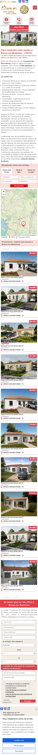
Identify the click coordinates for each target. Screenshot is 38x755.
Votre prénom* (9, 627)
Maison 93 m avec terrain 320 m (12, 380)
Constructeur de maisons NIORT (13, 714)
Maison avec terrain (7, 171)
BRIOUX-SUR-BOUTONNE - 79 (13, 281)
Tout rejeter (19, 751)
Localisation (6, 177)
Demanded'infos (6, 23)
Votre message (9, 677)
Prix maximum (7, 181)
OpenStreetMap (26, 235)
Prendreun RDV (31, 23)
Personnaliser (19, 746)
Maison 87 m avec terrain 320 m (12, 346)
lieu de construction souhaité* (14, 673)
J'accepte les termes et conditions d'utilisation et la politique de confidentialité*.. (18, 690)
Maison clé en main (31, 171)
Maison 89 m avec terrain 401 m (12, 448)
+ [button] (3, 191)
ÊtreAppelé (19, 23)
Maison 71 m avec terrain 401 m (12, 551)
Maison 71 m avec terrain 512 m (12, 311)
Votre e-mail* (8, 637)
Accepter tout (19, 740)
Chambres (23, 181)
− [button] (3, 194)
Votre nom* (8, 622)
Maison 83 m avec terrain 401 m (12, 483)
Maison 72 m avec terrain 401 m (12, 277)
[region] (19, 735)
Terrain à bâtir (19, 171)
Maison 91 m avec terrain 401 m (12, 517)
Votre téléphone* (10, 632)
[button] (35, 8)
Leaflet (19, 235)
